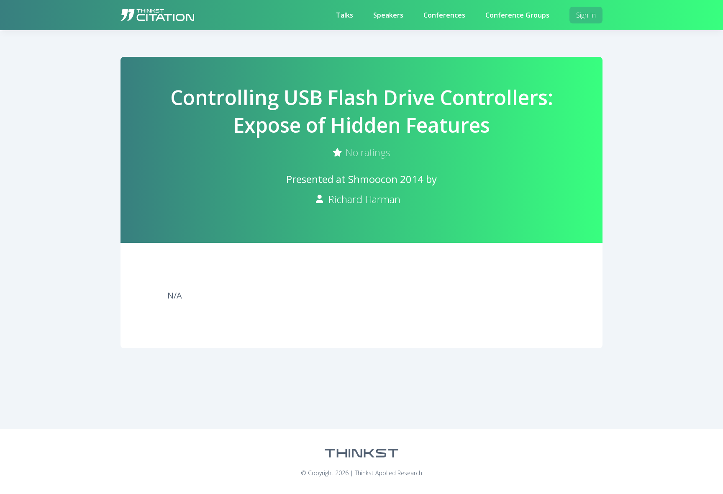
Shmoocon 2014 (385, 179)
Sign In (586, 15)
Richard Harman (364, 199)
